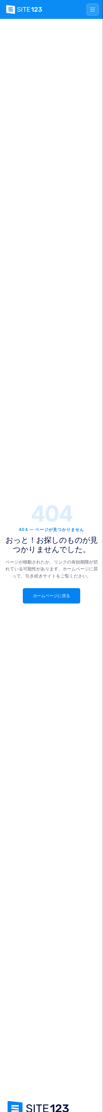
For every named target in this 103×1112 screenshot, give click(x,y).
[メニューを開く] (93, 10)
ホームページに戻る (51, 595)
